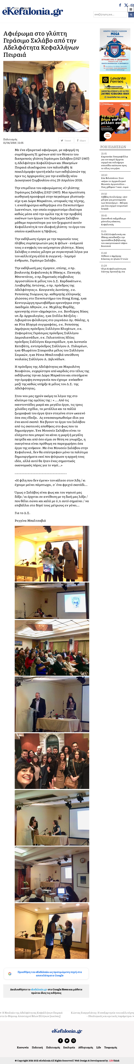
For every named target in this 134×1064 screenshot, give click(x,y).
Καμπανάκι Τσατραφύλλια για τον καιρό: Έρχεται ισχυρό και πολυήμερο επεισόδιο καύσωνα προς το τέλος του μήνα (114, 162)
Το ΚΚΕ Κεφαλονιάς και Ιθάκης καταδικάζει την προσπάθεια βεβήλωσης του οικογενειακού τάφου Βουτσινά (114, 240)
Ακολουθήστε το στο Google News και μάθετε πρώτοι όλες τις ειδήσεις (46, 991)
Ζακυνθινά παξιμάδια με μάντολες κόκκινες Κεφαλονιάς (113, 221)
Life (98, 1047)
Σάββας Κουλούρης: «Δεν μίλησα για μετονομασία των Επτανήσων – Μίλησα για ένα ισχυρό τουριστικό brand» (114, 202)
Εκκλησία (69, 1047)
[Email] (132, 5)
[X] (126, 5)
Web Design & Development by (97, 1060)
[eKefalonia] (32, 11)
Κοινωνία (23, 1047)
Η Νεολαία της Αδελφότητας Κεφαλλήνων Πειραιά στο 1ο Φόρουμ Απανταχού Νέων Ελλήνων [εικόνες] (31, 1014)
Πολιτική (37, 1047)
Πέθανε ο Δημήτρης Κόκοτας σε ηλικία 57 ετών (114, 257)
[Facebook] (120, 5)
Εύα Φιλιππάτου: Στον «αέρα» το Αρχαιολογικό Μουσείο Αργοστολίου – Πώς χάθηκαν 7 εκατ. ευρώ (114, 182)
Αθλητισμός (85, 1047)
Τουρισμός (110, 1047)
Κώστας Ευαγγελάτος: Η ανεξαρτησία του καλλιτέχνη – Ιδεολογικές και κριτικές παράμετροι (102, 1014)
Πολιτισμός (53, 1047)
